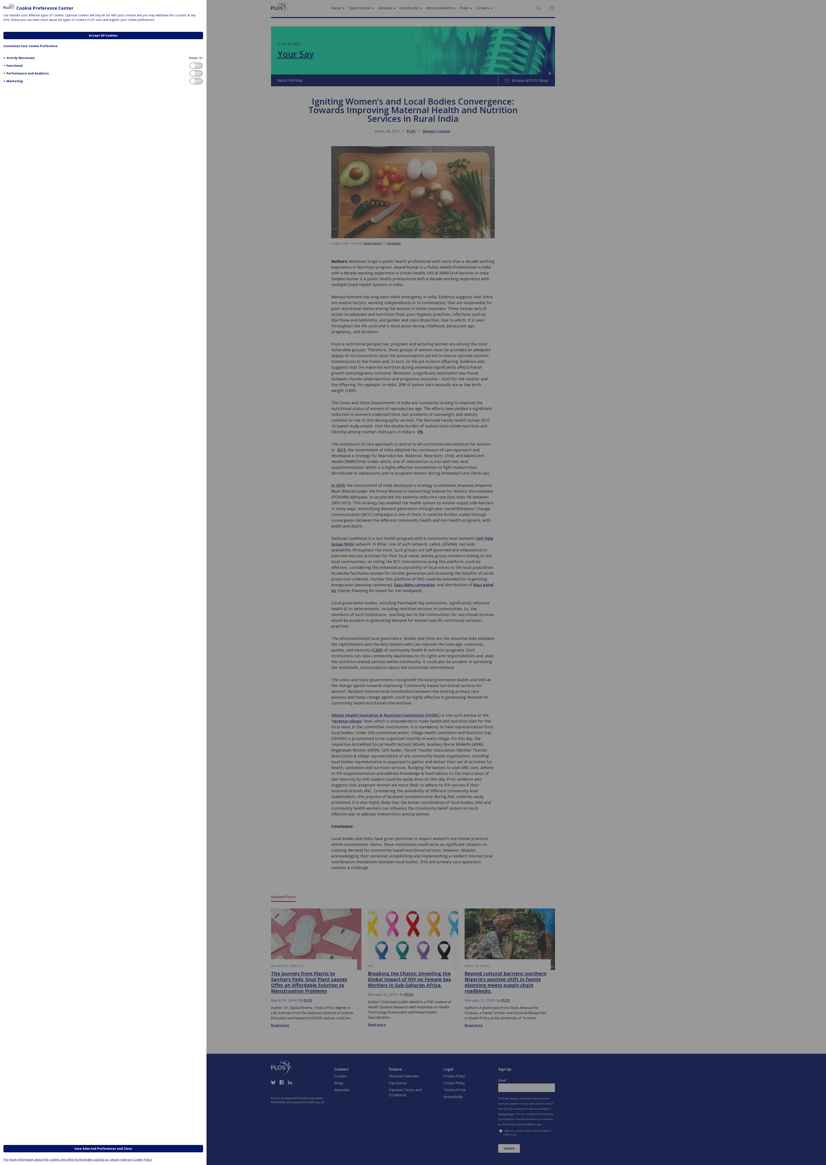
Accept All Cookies (103, 35)
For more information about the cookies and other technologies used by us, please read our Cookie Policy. (77, 1159)
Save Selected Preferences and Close (103, 1148)
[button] (19, 58)
